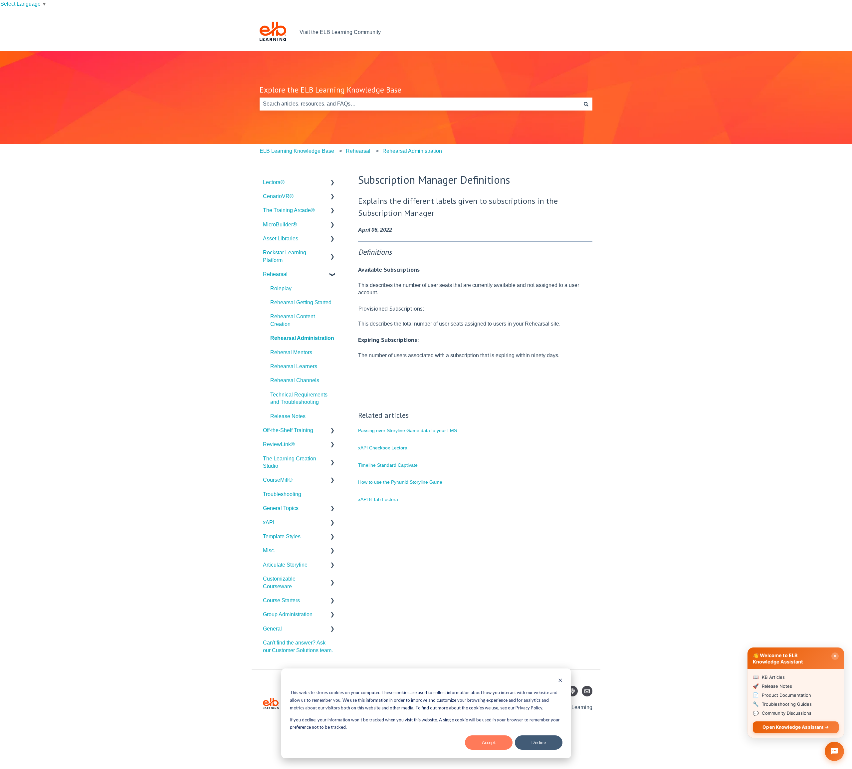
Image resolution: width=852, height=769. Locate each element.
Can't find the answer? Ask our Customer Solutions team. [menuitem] (298, 646)
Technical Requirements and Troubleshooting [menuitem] (298, 398)
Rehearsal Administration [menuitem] (302, 338)
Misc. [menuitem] (269, 550)
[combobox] (420, 104)
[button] (332, 183)
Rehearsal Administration (412, 151)
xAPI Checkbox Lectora (382, 447)
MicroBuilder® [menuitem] (280, 224)
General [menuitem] (272, 629)
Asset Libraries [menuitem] (280, 238)
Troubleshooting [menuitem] (282, 494)
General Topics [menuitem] (281, 508)
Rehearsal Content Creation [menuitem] (292, 320)
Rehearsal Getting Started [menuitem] (300, 302)
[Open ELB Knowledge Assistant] (834, 751)
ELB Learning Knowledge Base (297, 151)
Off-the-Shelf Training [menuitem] (288, 430)
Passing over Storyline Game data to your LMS (407, 430)
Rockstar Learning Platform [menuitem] (284, 256)
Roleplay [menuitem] (281, 288)
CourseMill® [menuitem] (278, 480)
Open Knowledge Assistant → (795, 727)
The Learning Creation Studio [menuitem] (289, 462)
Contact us (573, 32)
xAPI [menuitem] (268, 522)
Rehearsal (358, 151)
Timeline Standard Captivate (388, 465)
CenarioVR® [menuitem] (278, 196)
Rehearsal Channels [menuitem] (294, 380)
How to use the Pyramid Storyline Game (400, 482)
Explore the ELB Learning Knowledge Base (330, 90)
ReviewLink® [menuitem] (279, 444)
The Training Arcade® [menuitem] (289, 210)
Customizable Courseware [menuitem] (279, 582)
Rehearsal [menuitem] (275, 274)
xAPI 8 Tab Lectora (378, 499)
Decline (539, 742)
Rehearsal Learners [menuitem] (293, 366)
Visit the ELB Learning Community (340, 32)
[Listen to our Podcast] (572, 691)
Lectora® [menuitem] (274, 182)
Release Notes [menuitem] (288, 416)
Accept (489, 742)
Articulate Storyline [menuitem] (285, 565)
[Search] (586, 104)
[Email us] (587, 691)
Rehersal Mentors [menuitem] (291, 352)
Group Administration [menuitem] (288, 614)
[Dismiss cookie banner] (560, 681)
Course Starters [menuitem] (281, 600)
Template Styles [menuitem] (282, 536)
